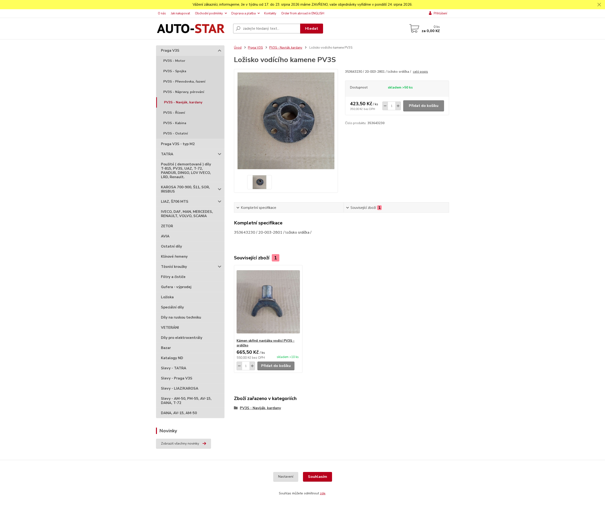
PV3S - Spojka (174, 71)
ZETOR (167, 226)
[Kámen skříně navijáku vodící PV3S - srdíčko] (268, 302)
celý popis (420, 71)
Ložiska (167, 297)
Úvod (238, 48)
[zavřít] (599, 4)
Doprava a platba (243, 13)
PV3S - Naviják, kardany (183, 102)
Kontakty (270, 13)
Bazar (166, 347)
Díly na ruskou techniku (181, 317)
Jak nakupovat (180, 13)
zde (322, 493)
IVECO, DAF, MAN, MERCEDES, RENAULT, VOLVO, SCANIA (187, 213)
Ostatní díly (171, 246)
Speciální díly (172, 307)
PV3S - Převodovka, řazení (184, 81)
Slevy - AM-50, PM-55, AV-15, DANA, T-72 (186, 400)
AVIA (165, 236)
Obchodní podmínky (209, 13)
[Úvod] (192, 28)
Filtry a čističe (173, 276)
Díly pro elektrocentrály (181, 337)
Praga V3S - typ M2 (178, 144)
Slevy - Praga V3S (176, 378)
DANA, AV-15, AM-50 (179, 413)
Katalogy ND (172, 358)
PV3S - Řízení (174, 112)
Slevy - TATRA (173, 368)
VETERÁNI (170, 327)
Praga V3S (170, 50)
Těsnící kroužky (174, 266)
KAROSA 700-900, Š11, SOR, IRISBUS (185, 189)
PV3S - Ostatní (175, 133)
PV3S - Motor (174, 61)
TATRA (167, 154)
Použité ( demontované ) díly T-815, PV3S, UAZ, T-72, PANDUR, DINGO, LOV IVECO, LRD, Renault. (186, 170)
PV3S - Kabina (174, 123)
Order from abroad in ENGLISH (302, 13)
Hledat (311, 28)
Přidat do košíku (423, 105)
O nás (162, 13)
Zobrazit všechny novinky (180, 443)
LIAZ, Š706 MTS (174, 201)
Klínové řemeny (174, 256)
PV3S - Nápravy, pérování (183, 92)
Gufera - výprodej (176, 287)
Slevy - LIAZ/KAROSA (179, 388)
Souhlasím (317, 476)
